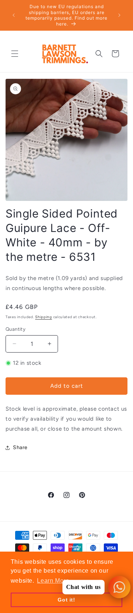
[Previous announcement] (14, 15)
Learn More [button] (53, 580)
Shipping (43, 316)
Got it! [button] (66, 600)
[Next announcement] (119, 15)
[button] (15, 54)
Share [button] (20, 447)
